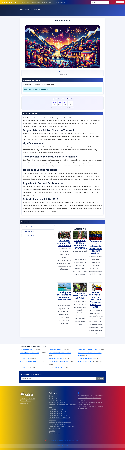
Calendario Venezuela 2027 (58, 416)
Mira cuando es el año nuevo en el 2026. (37, 90)
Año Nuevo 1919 (62, 20)
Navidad (22, 367)
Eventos (28, 2)
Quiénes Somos (25, 401)
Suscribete (100, 378)
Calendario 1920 (29, 236)
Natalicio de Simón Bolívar (28, 362)
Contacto (63, 2)
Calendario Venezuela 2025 (58, 411)
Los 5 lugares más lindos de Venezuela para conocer (64, 296)
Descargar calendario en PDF (58, 424)
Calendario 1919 (29, 231)
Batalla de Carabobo (55, 358)
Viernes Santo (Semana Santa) (30, 353)
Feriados (22, 2)
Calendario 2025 (49, 2)
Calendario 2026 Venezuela (62, 445)
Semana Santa (53, 398)
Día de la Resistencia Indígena (59, 362)
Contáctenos (24, 403)
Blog (57, 2)
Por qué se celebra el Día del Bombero (64, 243)
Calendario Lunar (54, 433)
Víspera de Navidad (84, 362)
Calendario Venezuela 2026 (58, 413)
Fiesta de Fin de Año (55, 367)
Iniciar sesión (120, 2)
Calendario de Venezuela (9, 2)
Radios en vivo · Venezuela (57, 402)
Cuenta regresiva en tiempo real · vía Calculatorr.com (62, 107)
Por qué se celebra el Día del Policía (80, 295)
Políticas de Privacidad (27, 399)
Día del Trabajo (25, 358)
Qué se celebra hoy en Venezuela (60, 422)
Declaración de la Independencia (60, 353)
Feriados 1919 (28, 227)
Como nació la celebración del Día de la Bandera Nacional (95, 247)
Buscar (113, 2)
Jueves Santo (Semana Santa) (87, 350)
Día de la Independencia (86, 358)
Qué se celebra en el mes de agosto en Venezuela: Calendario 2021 (95, 299)
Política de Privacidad (56, 409)
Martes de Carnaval (55, 350)
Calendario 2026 (37, 2)
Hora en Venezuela (55, 400)
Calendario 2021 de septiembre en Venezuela (80, 244)
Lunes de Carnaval (26, 350)
